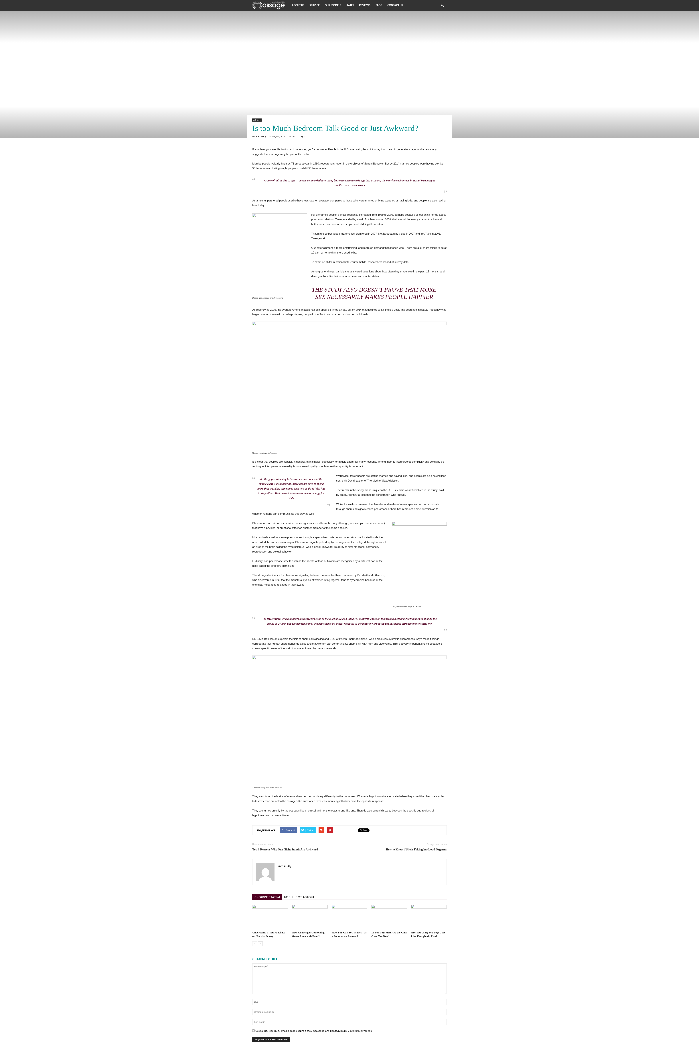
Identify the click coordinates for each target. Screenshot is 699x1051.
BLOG (379, 5)
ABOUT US (298, 5)
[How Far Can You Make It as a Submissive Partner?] (349, 917)
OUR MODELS (333, 5)
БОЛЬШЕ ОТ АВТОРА (299, 897)
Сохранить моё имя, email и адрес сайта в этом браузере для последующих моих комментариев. (313, 1030)
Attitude (256, 120)
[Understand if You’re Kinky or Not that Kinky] (270, 917)
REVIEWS (364, 5)
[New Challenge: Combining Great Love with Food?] (310, 917)
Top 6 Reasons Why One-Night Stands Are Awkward (285, 849)
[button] (442, 5)
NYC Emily (261, 136)
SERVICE (314, 5)
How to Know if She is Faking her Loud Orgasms (416, 849)
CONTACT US (395, 5)
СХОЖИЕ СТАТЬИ (267, 897)
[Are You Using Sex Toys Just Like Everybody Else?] (429, 917)
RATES (350, 5)
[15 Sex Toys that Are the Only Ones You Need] (389, 917)
